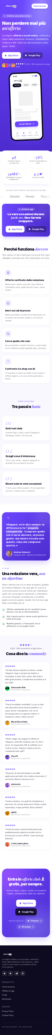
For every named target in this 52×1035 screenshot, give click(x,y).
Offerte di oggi (8, 991)
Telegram (34, 921)
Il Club (4, 995)
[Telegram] (16, 973)
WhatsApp (26, 927)
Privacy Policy (8, 1011)
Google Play (34, 55)
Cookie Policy (8, 1015)
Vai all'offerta (25, 125)
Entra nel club (40, 6)
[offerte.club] (11, 6)
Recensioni (6, 999)
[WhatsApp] (22, 973)
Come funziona (8, 987)
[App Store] (4, 973)
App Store (13, 55)
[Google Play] (10, 973)
